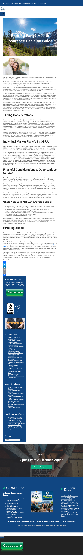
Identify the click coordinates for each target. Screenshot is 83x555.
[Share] (30, 275)
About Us (16, 521)
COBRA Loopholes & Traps (15, 343)
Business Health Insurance (15, 339)
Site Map (23, 521)
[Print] (30, 269)
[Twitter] (30, 264)
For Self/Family (41, 521)
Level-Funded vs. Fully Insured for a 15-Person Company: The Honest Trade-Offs (16, 427)
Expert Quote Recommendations (13, 350)
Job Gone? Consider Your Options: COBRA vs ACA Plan (16, 422)
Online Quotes (70, 521)
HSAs (49, 521)
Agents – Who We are (14, 337)
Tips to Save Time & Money (16, 376)
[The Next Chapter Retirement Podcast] (36, 501)
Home (10, 521)
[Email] (30, 272)
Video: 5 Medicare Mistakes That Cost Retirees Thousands (16, 401)
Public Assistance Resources (13, 366)
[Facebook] (30, 262)
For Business (31, 521)
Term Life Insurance (13, 374)
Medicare (55, 521)
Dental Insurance (13, 345)
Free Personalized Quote (16, 286)
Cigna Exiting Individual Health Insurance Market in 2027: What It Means (70, 514)
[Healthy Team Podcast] (47, 501)
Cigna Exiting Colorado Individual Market (14, 341)
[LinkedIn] (30, 267)
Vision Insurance (13, 377)
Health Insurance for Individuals (14, 355)
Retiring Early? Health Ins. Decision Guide (15, 369)
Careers (62, 521)
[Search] (22, 440)
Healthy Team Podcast (14, 407)
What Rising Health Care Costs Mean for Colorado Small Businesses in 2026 (15, 418)
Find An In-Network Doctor (15, 353)
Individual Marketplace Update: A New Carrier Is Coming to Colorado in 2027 (70, 509)
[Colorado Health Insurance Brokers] (3, 11)
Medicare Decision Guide (15, 360)
